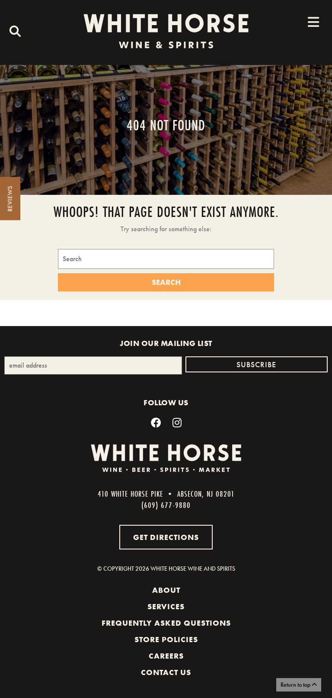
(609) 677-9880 (166, 505)
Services (166, 607)
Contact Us (166, 672)
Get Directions (166, 537)
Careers (166, 656)
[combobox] (13, 32)
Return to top (296, 684)
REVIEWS (10, 199)
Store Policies (166, 639)
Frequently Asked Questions (166, 623)
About (166, 590)
